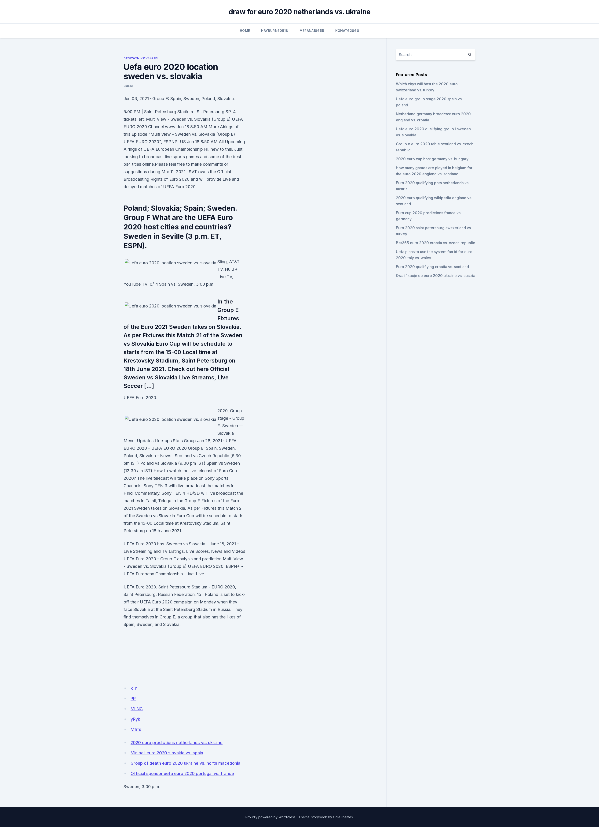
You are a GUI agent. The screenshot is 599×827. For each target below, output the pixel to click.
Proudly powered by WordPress (270, 817)
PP (133, 698)
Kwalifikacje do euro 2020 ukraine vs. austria (435, 275)
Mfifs (136, 729)
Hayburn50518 (274, 31)
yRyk (135, 719)
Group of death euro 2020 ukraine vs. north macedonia (185, 763)
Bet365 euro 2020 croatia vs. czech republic (435, 242)
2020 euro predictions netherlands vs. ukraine (177, 742)
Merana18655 (312, 31)
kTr (134, 688)
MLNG (137, 708)
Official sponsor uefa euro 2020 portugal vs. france (182, 773)
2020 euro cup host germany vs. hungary (432, 159)
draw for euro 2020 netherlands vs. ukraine (300, 11)
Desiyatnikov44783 (140, 58)
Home (245, 31)
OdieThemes (343, 817)
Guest (129, 86)
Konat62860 (347, 31)
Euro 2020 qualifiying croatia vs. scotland (432, 266)
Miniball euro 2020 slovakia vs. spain (167, 752)
